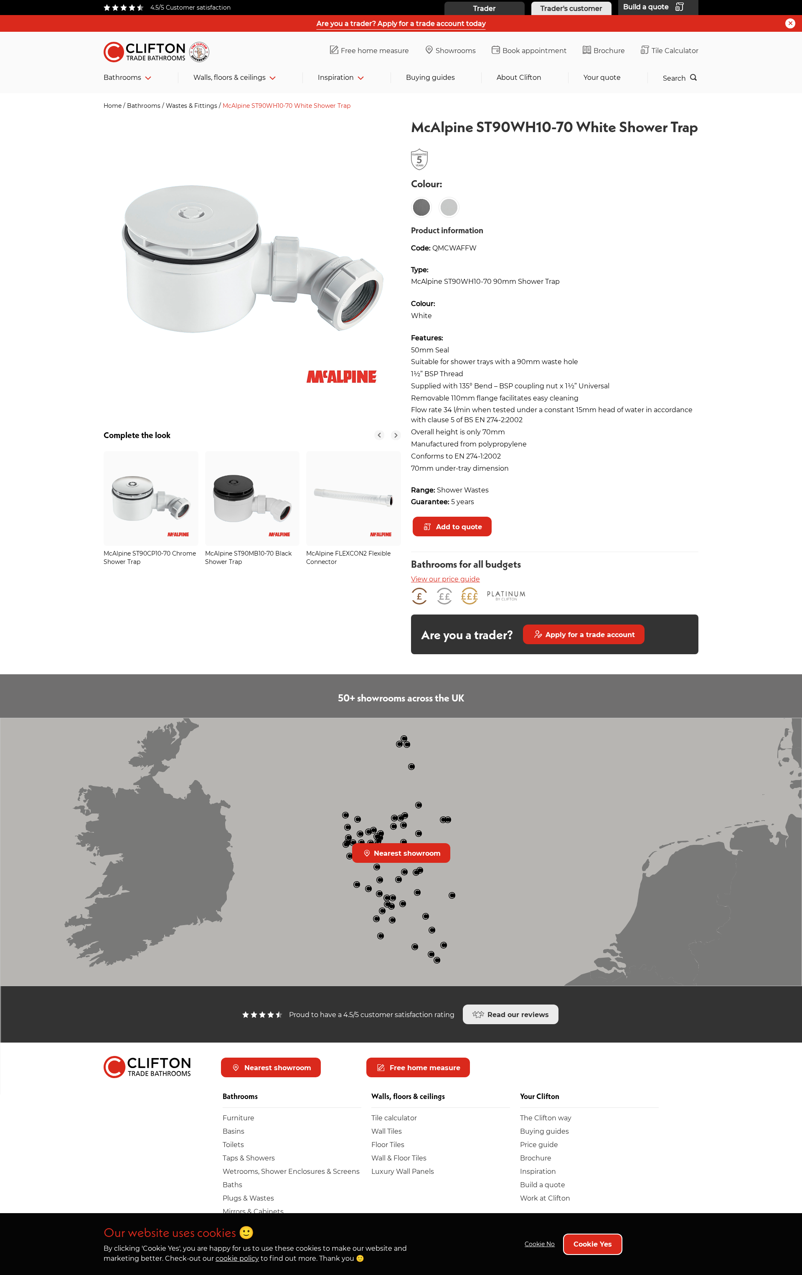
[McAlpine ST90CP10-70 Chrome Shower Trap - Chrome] (449, 207)
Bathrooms (122, 77)
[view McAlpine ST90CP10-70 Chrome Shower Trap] (151, 498)
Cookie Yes (593, 1243)
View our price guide (445, 578)
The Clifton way (545, 1117)
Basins (233, 1131)
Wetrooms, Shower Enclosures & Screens (291, 1171)
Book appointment (535, 50)
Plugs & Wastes (248, 1197)
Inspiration (336, 77)
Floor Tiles (387, 1144)
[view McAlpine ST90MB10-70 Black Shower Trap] (252, 498)
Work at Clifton (545, 1197)
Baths (232, 1184)
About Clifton (519, 77)
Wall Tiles (386, 1131)
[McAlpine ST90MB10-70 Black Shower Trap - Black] (421, 207)
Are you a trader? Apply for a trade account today (401, 23)
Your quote (602, 77)
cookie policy (237, 1258)
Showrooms (456, 50)
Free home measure (375, 50)
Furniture (238, 1117)
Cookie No (540, 1244)
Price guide (539, 1144)
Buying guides (430, 77)
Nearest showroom (406, 853)
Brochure (609, 50)
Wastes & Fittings (192, 106)
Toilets (233, 1144)
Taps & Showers (249, 1157)
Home (113, 106)
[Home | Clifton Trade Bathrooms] (160, 50)
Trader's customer (571, 8)
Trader (484, 8)
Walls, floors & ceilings (229, 77)
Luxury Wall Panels (402, 1171)
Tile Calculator (675, 50)
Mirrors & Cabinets (253, 1211)
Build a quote (542, 1184)
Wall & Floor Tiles (398, 1157)
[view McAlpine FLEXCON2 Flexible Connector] (353, 498)
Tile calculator (394, 1117)
